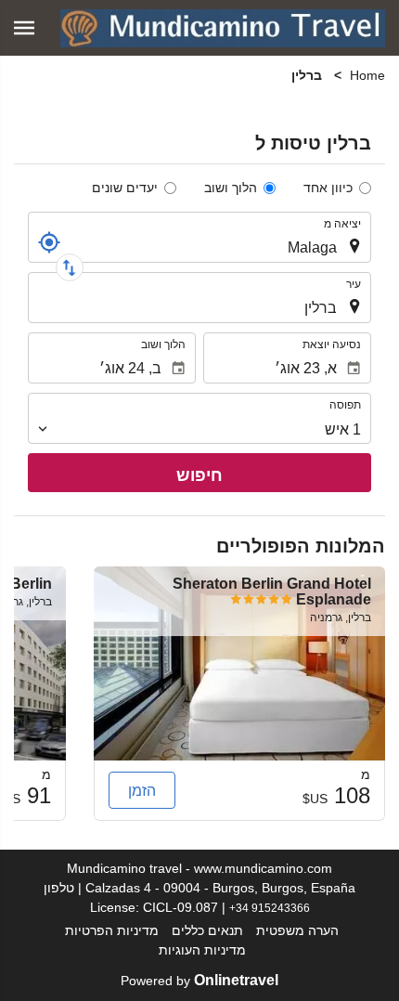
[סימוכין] (49, 242)
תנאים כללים (207, 930)
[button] (24, 28)
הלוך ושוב (230, 187)
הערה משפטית (297, 930)
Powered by (199, 980)
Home (367, 75)
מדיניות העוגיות (202, 949)
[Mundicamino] (222, 28)
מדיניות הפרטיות (112, 930)
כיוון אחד (328, 187)
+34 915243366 (269, 908)
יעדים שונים (125, 187)
